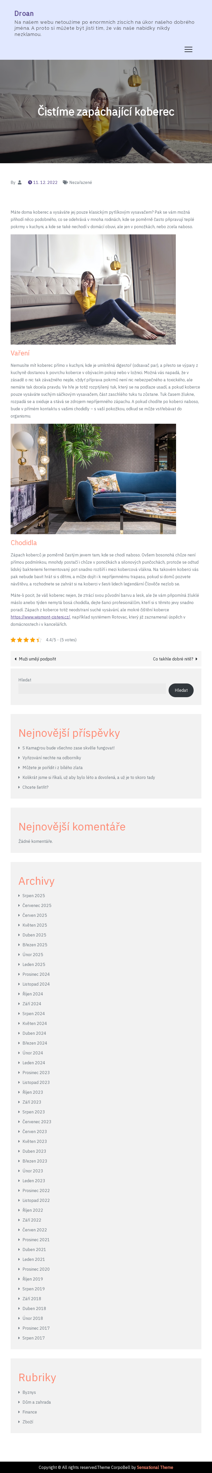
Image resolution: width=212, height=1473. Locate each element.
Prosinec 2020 (36, 1269)
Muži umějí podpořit (37, 658)
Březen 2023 (34, 1161)
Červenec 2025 (36, 905)
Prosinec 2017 (36, 1328)
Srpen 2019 (33, 1288)
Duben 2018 (34, 1308)
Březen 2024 (34, 1043)
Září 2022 (31, 1220)
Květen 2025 (34, 925)
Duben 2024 (34, 1033)
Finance (29, 1412)
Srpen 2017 (33, 1338)
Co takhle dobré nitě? (173, 658)
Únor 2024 (32, 1052)
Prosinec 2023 (36, 1072)
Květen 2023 (34, 1141)
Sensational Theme (155, 1467)
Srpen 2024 (33, 1013)
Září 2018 (31, 1298)
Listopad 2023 (36, 1082)
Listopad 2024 (36, 984)
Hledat (24, 679)
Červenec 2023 (36, 1121)
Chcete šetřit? (35, 787)
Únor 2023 (32, 1170)
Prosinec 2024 (36, 974)
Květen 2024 (34, 1023)
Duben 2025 (34, 935)
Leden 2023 (33, 1180)
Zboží (27, 1421)
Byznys (29, 1392)
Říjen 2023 (32, 1092)
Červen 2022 (34, 1229)
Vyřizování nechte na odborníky (51, 757)
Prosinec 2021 (36, 1239)
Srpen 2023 (33, 1111)
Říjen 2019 (32, 1279)
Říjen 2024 (32, 993)
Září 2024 (31, 1003)
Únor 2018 (32, 1318)
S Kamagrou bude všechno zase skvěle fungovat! (68, 747)
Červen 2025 (34, 915)
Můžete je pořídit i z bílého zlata (52, 767)
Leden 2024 (33, 1062)
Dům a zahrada (36, 1402)
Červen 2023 (34, 1131)
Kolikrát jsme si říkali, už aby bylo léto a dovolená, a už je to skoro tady (88, 777)
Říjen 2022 (32, 1210)
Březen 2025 (34, 944)
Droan (24, 13)
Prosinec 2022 (36, 1190)
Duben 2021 (34, 1249)
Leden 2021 (33, 1259)
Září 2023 (31, 1102)
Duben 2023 (34, 1151)
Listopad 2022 (36, 1200)
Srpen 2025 (33, 895)
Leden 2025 (33, 964)
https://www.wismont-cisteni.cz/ (40, 617)
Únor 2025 (32, 954)
